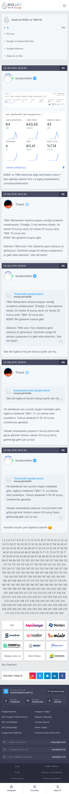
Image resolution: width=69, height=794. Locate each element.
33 (36, 544)
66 (26, 552)
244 (62, 600)
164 (58, 576)
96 (3, 560)
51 (36, 548)
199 (28, 588)
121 (49, 564)
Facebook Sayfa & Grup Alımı (47, 733)
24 (3, 544)
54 (47, 548)
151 (60, 572)
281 (56, 613)
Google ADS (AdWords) (12, 733)
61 (8, 552)
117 (31, 564)
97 (7, 560)
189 (46, 584)
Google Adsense (9, 711)
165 (63, 576)
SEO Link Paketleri (9, 722)
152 (65, 572)
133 (42, 568)
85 (28, 556)
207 (6, 592)
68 (33, 552)
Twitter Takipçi (41, 727)
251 (35, 604)
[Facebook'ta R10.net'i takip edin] (62, 675)
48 (25, 548)
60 (4, 552)
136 (56, 568)
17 (45, 540)
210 (21, 592)
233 (6, 600)
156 (20, 576)
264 (34, 609)
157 (25, 576)
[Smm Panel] (34, 625)
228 (45, 596)
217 (54, 592)
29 (22, 544)
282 (61, 613)
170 (24, 580)
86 (32, 556)
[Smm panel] (12, 645)
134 (46, 568)
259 (9, 609)
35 (43, 544)
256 (60, 604)
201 (38, 588)
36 (47, 544)
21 (58, 540)
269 (60, 609)
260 (14, 609)
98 (10, 560)
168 (14, 580)
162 (49, 576)
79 (7, 556)
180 (4, 584)
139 (4, 572)
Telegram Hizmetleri (43, 717)
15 (38, 540)
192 (60, 584)
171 (28, 580)
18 (48, 540)
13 (32, 540)
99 (14, 560)
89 (43, 556)
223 (19, 596)
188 (42, 584)
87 (36, 556)
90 (47, 556)
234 (11, 600)
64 (18, 552)
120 (45, 564)
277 (37, 613)
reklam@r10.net (58, 742)
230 (55, 596)
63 (15, 552)
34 (40, 544)
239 (37, 600)
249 (24, 604)
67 (30, 552)
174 (41, 580)
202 (43, 588)
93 (57, 556)
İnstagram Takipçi (42, 711)
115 (22, 564)
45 (14, 548)
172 (32, 580)
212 (30, 592)
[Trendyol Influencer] (56, 635)
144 (27, 572)
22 (62, 540)
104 (37, 560)
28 (18, 544)
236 (22, 600)
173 (37, 580)
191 (56, 584)
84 (25, 556)
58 (61, 548)
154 (11, 576)
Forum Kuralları (17, 778)
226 (34, 596)
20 (55, 540)
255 (55, 604)
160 (39, 576)
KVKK (17, 772)
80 (10, 556)
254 (50, 604)
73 (50, 552)
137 (61, 568)
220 (4, 596)
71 (44, 552)
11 (25, 540)
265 (40, 609)
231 (60, 596)
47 (22, 548)
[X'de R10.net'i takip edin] (40, 675)
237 (27, 600)
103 (32, 560)
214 (40, 592)
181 (8, 584)
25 (7, 544)
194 (5, 588)
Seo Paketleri (9, 664)
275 (27, 613)
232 (65, 596)
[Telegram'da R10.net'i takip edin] (47, 675)
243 (57, 600)
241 (47, 600)
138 (65, 568)
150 (56, 572)
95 (65, 556)
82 (17, 556)
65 (22, 552)
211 (25, 592)
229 (50, 596)
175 (46, 580)
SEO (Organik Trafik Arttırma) (14, 717)
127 (13, 568)
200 (33, 588)
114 (18, 564)
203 (48, 588)
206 (64, 588)
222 (14, 596)
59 (65, 548)
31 (29, 544)
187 (37, 584)
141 (13, 572)
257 (65, 604)
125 (4, 568)
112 (9, 564)
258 (4, 609)
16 (42, 540)
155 (16, 576)
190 (51, 584)
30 (25, 544)
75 (57, 552)
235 (17, 600)
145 (32, 572)
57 (58, 548)
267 (50, 609)
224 (24, 596)
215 (45, 592)
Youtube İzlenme (42, 722)
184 (23, 584)
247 (14, 604)
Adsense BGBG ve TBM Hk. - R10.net (12, 5)
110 (65, 560)
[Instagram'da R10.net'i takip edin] (32, 675)
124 (63, 564)
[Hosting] (56, 625)
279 (46, 613)
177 (55, 580)
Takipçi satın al (12, 655)
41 (65, 544)
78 (3, 556)
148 (46, 572)
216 (49, 592)
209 (16, 592)
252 (39, 604)
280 (51, 613)
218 (59, 592)
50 (32, 548)
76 (61, 552)
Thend (19, 204)
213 (35, 592)
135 (51, 568)
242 (52, 600)
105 (42, 560)
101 (23, 560)
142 (18, 572)
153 (6, 576)
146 (37, 572)
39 (58, 544)
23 (65, 540)
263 (29, 609)
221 (9, 596)
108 (56, 560)
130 (28, 568)
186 (32, 584)
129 (23, 568)
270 (65, 609)
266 (45, 609)
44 (11, 548)
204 (54, 588)
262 (24, 609)
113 (14, 564)
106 (47, 560)
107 (51, 560)
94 (61, 556)
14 (35, 540)
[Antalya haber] (56, 656)
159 (35, 576)
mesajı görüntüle (22, 296)
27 (14, 544)
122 (54, 564)
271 (7, 613)
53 (43, 548)
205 (59, 588)
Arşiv (17, 766)
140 (9, 572)
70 (40, 552)
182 (13, 584)
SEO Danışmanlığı (9, 727)
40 (62, 544)
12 (28, 540)
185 (27, 584)
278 (41, 613)
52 (39, 548)
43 (7, 548)
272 (12, 613)
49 (29, 548)
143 (23, 572)
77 (64, 552)
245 (4, 604)
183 (18, 584)
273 (17, 613)
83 (21, 556)
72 (47, 552)
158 (30, 576)
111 (5, 564)
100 (18, 560)
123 (59, 564)
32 (32, 544)
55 (50, 548)
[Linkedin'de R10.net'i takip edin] (55, 675)
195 (10, 588)
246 (9, 604)
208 (11, 592)
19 (51, 540)
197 (19, 588)
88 (39, 556)
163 (53, 576)
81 (14, 556)
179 (64, 580)
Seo (12, 625)
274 (22, 613)
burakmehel (23, 78)
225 (29, 596)
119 (40, 564)
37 (51, 544)
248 (19, 604)
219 (63, 592)
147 (42, 572)
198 (24, 588)
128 (18, 568)
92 (54, 556)
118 (36, 564)
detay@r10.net (59, 757)
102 (28, 560)
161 (44, 576)
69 (37, 552)
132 (37, 568)
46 (18, 548)
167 (9, 580)
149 (51, 572)
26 (11, 544)
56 (54, 548)
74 (54, 552)
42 (3, 548)
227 (40, 596)
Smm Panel (34, 655)
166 (5, 580)
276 (32, 613)
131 (32, 568)
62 (11, 552)
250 (29, 604)
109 (61, 560)
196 (14, 588)
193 (65, 584)
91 (50, 556)
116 (27, 564)
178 (60, 580)
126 (9, 568)
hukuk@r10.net (59, 749)
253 (45, 604)
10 (22, 540)
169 (19, 580)
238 (32, 600)
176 (51, 580)
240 (42, 600)
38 (54, 544)
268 (55, 609)
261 (19, 609)
